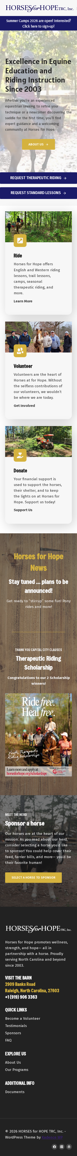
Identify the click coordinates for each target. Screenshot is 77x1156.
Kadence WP (52, 1137)
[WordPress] (69, 1147)
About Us (13, 1062)
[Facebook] (54, 1147)
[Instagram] (62, 1147)
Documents (14, 1092)
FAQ (8, 1040)
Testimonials (16, 1026)
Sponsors (13, 1033)
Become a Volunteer (22, 1018)
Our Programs (16, 1070)
